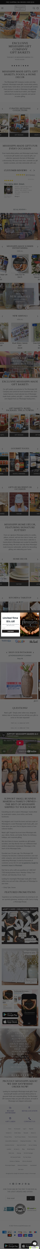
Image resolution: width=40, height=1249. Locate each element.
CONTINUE (10, 631)
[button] (34, 1243)
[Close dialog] (38, 614)
